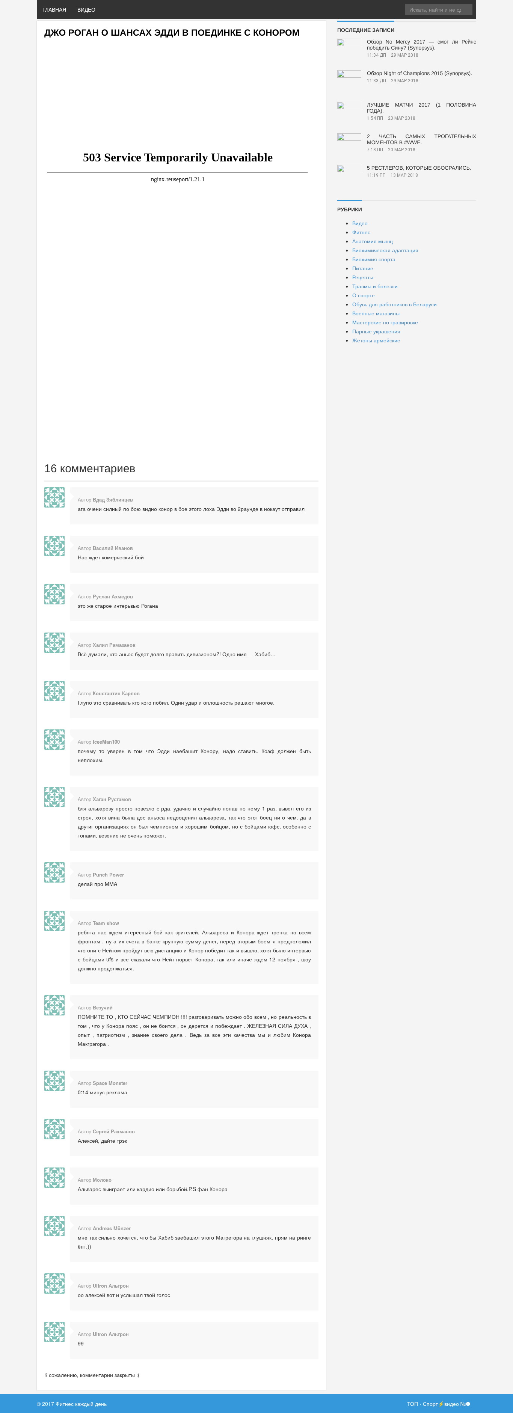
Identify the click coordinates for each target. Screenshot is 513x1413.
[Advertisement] (181, 90)
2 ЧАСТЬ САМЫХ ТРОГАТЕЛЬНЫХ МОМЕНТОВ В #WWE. (421, 139)
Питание (362, 268)
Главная (54, 9)
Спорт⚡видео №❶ (447, 1403)
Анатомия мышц (372, 241)
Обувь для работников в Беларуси (394, 304)
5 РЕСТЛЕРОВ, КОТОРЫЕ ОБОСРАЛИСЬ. (419, 168)
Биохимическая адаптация (385, 250)
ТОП (412, 1403)
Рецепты (362, 277)
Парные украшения (376, 331)
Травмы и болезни (375, 286)
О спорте (363, 295)
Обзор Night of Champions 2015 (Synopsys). (419, 73)
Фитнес (361, 232)
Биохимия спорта (373, 259)
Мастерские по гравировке (385, 322)
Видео (86, 9)
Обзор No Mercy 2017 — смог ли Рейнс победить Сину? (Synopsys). (421, 45)
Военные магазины (376, 313)
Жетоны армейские (376, 340)
